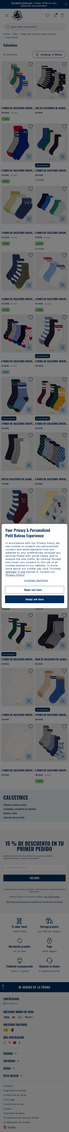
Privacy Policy (15, 575)
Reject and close (33, 590)
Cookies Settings (36, 580)
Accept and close (35, 599)
